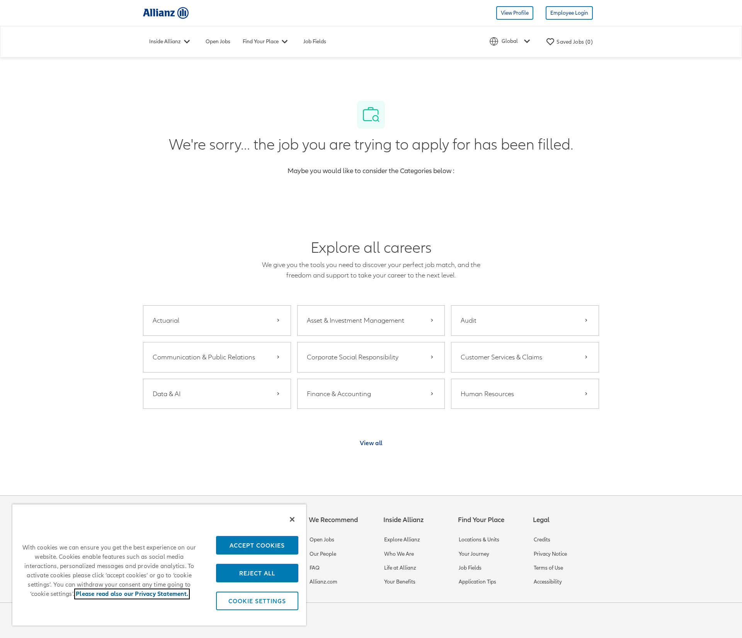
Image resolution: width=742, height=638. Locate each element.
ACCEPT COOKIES (257, 545)
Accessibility (548, 581)
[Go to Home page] (166, 13)
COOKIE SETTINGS (257, 600)
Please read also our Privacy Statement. (132, 594)
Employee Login (569, 13)
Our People (323, 554)
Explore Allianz (402, 539)
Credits (542, 539)
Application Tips (477, 581)
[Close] (292, 519)
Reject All (257, 573)
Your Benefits (399, 581)
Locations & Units (479, 539)
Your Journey (474, 554)
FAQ (315, 568)
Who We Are (399, 554)
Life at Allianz (400, 568)
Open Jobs (218, 41)
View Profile (515, 13)
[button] (371, 443)
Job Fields (314, 41)
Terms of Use (548, 568)
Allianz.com (323, 581)
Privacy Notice (550, 554)
